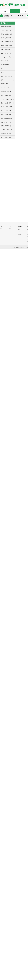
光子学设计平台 (5, 64)
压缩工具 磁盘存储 (6, 110)
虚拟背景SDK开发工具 (7, 76)
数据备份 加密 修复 (6, 103)
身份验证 (3, 72)
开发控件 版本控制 (6, 30)
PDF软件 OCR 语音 (6, 57)
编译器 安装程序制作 (6, 106)
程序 (2, 80)
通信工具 (3, 68)
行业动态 (20, 231)
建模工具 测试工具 (6, 38)
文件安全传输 (4, 83)
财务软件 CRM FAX (6, 122)
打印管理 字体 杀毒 (6, 133)
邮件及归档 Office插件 (7, 126)
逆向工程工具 (4, 61)
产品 (15, 11)
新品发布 (20, 229)
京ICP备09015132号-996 (19, 247)
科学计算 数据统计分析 (7, 41)
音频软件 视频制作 (6, 49)
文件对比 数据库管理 (6, 34)
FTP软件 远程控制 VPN (7, 99)
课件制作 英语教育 (6, 91)
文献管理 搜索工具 (6, 53)
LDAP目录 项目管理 (6, 129)
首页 (5, 11)
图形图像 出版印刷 (6, 26)
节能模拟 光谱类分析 (6, 45)
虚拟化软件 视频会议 (6, 118)
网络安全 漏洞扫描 (6, 95)
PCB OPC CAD (5, 87)
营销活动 (20, 234)
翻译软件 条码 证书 (6, 137)
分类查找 (2, 228)
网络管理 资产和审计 (6, 114)
